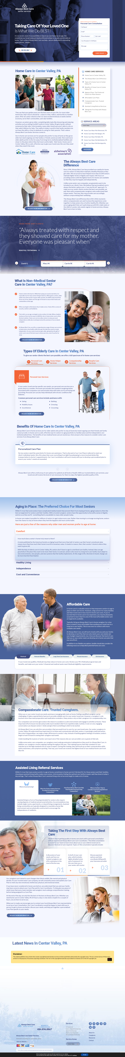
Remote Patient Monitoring (73, 1030)
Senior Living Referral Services (73, 1024)
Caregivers (92, 1031)
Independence (23, 564)
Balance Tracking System (72, 1028)
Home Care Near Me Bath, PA (93, 137)
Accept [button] (84, 1054)
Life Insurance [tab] (100, 652)
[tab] (34, 362)
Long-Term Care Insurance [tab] (61, 652)
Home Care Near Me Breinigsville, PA (95, 144)
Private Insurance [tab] (82, 652)
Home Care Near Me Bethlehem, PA (95, 140)
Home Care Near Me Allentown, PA (95, 130)
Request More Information (37, 208)
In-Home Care (69, 1023)
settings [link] (75, 1055)
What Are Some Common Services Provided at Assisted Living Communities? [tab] (50, 786)
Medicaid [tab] (23, 652)
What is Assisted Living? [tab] (26, 783)
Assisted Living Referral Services (95, 106)
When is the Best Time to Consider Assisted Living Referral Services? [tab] (97, 785)
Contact (91, 1036)
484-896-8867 (25, 50)
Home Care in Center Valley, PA (95, 75)
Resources (92, 1034)
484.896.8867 (44, 1025)
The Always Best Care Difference (95, 78)
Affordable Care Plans (92, 97)
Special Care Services (71, 1026)
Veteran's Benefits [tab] (39, 652)
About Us (91, 1028)
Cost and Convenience (27, 570)
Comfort (20, 527)
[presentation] (16, 263)
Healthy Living (23, 558)
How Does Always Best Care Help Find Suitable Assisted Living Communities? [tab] (74, 785)
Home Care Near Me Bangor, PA (94, 133)
